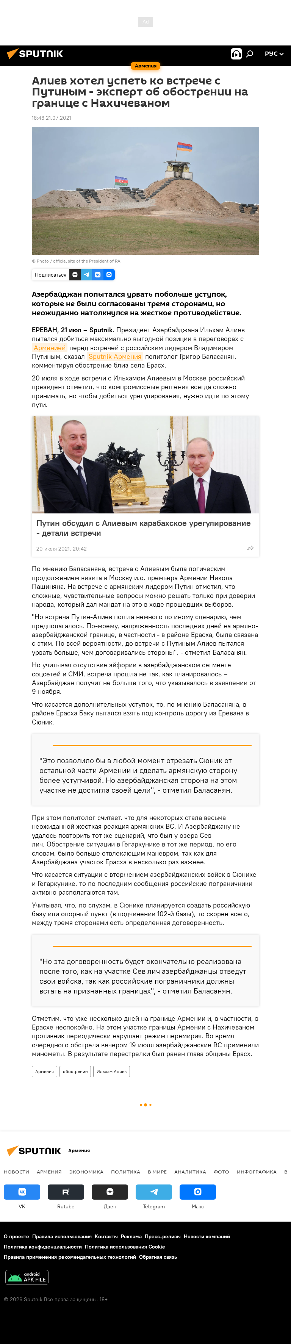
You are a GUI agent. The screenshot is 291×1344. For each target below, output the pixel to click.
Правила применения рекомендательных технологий (70, 1256)
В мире (157, 1171)
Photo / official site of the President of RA (78, 261)
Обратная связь (158, 1256)
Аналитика (190, 1171)
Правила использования (62, 1236)
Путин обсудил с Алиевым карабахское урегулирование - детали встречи (143, 528)
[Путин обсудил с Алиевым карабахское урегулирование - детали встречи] (145, 464)
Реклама (131, 1236)
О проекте (16, 1236)
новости (16, 1171)
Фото (221, 1171)
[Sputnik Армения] (37, 60)
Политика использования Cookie (125, 1246)
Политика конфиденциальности (43, 1246)
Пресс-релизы (163, 1236)
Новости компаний (207, 1236)
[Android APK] (27, 1278)
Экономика (86, 1171)
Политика (125, 1171)
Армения (44, 1071)
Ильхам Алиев (112, 1071)
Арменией (50, 347)
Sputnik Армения (115, 356)
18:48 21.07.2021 (51, 117)
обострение (75, 1071)
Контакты (106, 1236)
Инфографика (257, 1171)
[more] (250, 547)
